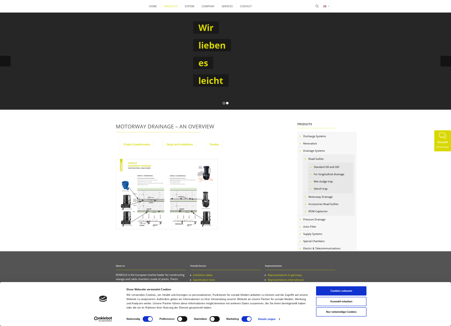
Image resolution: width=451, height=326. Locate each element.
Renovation (310, 143)
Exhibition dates (202, 275)
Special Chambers (314, 241)
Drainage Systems (314, 150)
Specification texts (204, 279)
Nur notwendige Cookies (341, 311)
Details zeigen (267, 319)
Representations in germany (285, 275)
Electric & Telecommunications (321, 248)
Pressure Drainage (314, 219)
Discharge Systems (314, 136)
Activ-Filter (309, 226)
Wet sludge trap (323, 181)
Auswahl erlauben (341, 301)
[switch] (182, 319)
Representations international (286, 279)
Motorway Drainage (320, 196)
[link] (167, 194)
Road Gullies (316, 159)
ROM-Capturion (318, 211)
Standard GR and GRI (326, 167)
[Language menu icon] (326, 6)
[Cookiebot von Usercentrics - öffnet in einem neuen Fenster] (103, 319)
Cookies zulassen (341, 290)
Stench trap (321, 188)
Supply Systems (312, 234)
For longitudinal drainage (329, 174)
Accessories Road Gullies (323, 204)
